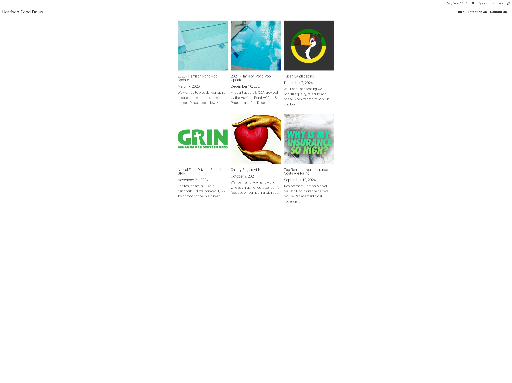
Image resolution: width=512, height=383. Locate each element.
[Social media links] (508, 3)
